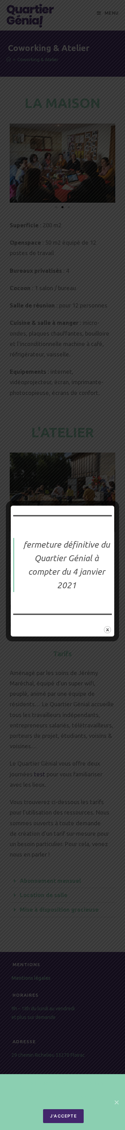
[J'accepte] (116, 1102)
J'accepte (63, 1116)
